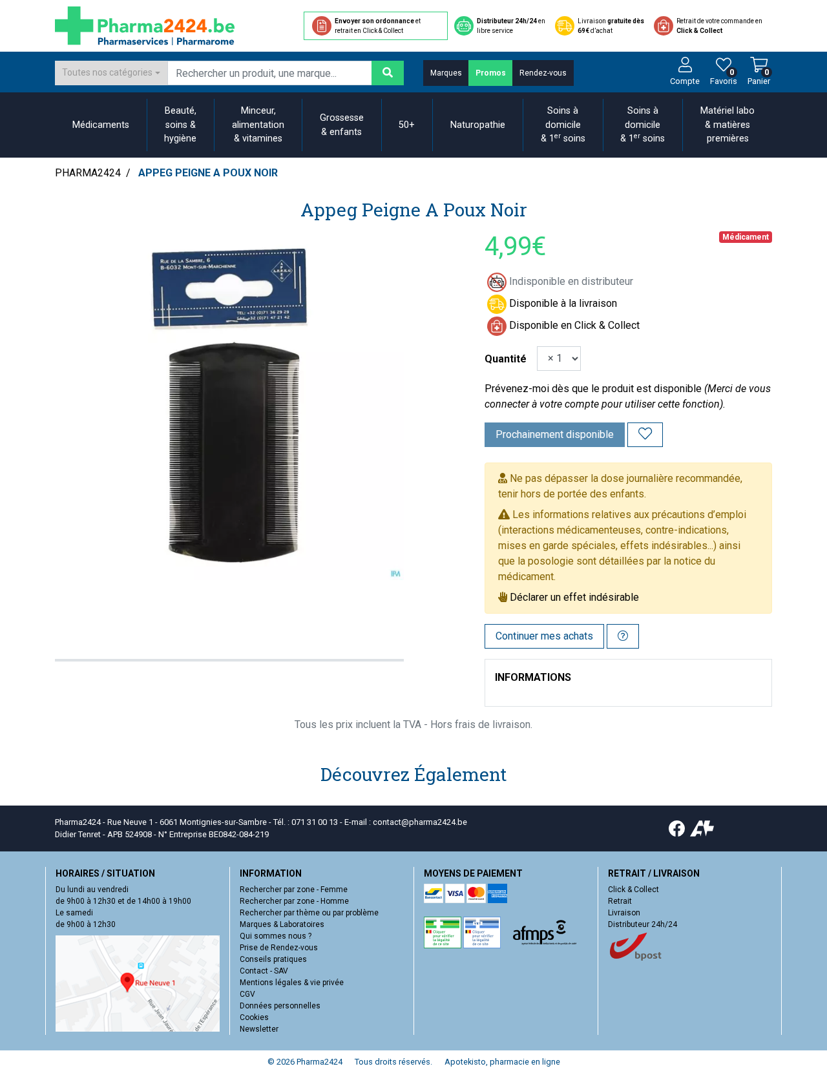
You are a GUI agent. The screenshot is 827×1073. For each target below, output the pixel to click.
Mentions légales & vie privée (292, 982)
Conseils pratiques (273, 959)
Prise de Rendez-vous (279, 947)
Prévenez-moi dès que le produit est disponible (593, 388)
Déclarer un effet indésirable (574, 597)
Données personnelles (280, 1005)
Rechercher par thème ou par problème (309, 912)
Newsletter (259, 1029)
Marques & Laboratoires (282, 924)
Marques (446, 73)
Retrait (620, 901)
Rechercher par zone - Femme (294, 889)
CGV (247, 994)
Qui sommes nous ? (275, 936)
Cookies (254, 1017)
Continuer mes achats (544, 636)
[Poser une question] (623, 636)
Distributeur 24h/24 (642, 924)
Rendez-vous (543, 73)
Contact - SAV (264, 970)
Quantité (506, 359)
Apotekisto (502, 1062)
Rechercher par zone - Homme (294, 901)
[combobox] (111, 73)
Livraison (624, 912)
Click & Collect (633, 889)
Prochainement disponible (555, 434)
